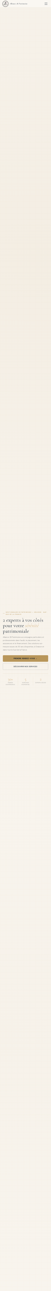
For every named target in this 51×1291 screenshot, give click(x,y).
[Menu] (46, 3)
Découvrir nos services (25, 666)
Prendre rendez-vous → (25, 658)
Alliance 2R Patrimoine (19, 3)
